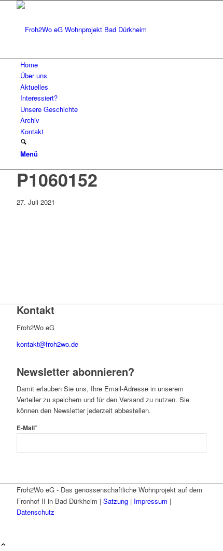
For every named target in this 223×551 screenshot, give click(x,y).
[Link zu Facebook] (22, 523)
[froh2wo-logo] (94, 29)
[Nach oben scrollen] (3, 545)
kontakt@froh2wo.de (47, 344)
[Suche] (23, 142)
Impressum (151, 501)
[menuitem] (113, 64)
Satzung (115, 501)
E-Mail (27, 427)
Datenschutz (35, 512)
